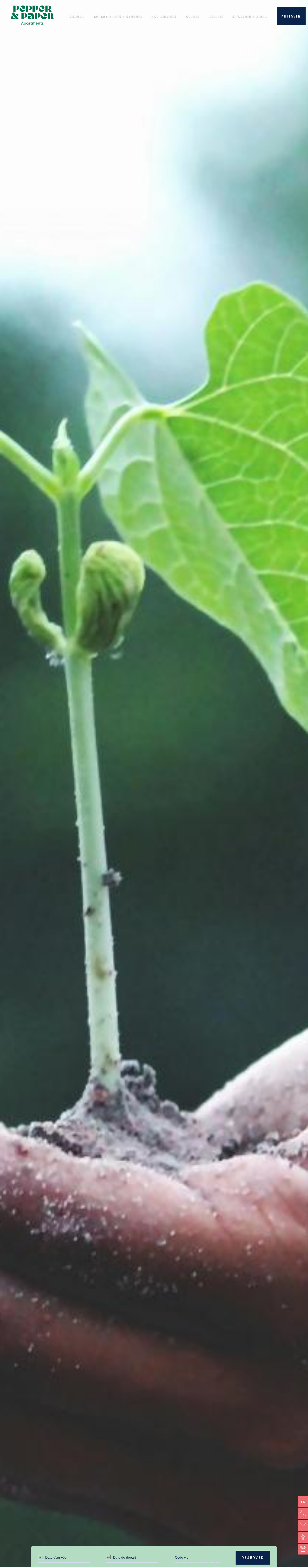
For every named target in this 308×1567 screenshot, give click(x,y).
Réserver (253, 1557)
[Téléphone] (303, 1513)
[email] (303, 1525)
